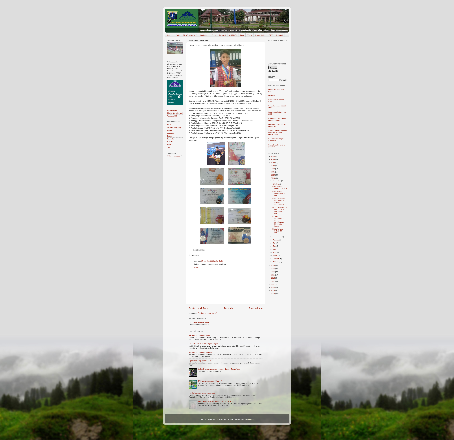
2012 (273, 281)
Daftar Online (172, 110)
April (275, 252)
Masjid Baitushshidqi (175, 113)
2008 (273, 294)
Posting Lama (256, 308)
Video (249, 35)
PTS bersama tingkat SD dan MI (210, 381)
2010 (273, 287)
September (277, 237)
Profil (177, 35)
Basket (169, 130)
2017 (273, 269)
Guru (214, 35)
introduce (193, 329)
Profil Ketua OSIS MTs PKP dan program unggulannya (278, 201)
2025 (273, 159)
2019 (273, 178)
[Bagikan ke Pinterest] (203, 250)
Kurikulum (204, 35)
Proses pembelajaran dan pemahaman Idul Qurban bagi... (278, 221)
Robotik (170, 142)
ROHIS (169, 144)
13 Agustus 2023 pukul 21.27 (212, 261)
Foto (242, 35)
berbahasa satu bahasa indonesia (202, 393)
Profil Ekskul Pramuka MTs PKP (278, 193)
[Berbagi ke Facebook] (201, 250)
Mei (274, 249)
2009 (273, 290)
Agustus (276, 240)
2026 (273, 156)
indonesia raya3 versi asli (199, 322)
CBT (271, 35)
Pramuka (170, 139)
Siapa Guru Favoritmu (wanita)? (201, 352)
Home (169, 35)
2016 (273, 272)
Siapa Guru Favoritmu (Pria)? (200, 335)
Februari (276, 259)
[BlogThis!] (197, 250)
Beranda (228, 308)
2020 (273, 175)
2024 (273, 162)
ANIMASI (233, 35)
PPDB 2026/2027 (189, 35)
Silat (168, 147)
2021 (273, 172)
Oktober (276, 184)
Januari (276, 262)
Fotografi (170, 133)
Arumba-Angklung (174, 127)
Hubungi (279, 35)
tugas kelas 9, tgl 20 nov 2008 (200, 361)
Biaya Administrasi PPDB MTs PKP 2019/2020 (215, 401)
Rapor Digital (260, 35)
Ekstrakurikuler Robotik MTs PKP (278, 231)
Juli (274, 243)
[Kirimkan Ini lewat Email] (194, 250)
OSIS (169, 125)
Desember (277, 181)
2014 (273, 278)
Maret (275, 255)
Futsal (169, 136)
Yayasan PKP (172, 116)
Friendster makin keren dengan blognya (203, 344)
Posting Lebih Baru (198, 308)
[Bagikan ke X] (199, 250)
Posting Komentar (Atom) (207, 313)
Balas (196, 267)
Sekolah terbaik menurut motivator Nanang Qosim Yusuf (219, 369)
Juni (274, 246)
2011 (273, 284)
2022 (273, 169)
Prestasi (222, 35)
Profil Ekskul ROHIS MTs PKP (279, 187)
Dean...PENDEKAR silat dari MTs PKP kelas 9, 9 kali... (279, 210)
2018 (273, 265)
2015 (273, 275)
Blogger (251, 419)
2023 (273, 166)
